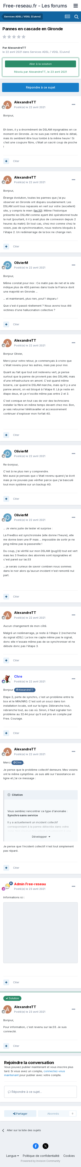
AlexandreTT (17, 47)
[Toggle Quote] (9, 794)
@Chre (17, 762)
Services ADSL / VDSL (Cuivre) (50, 51)
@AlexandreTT (24, 689)
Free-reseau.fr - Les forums (35, 6)
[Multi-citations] (6, 161)
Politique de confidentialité (41, 1155)
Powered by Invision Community (40, 1160)
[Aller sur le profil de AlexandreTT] (7, 105)
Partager (21, 1113)
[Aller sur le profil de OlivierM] (7, 265)
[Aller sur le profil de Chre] (7, 679)
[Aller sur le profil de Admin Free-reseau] (7, 886)
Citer (16, 161)
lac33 (38, 210)
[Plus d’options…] (73, 104)
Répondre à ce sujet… (26, 1091)
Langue (11, 1155)
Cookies (69, 1155)
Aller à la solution (40, 63)
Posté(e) (29, 107)
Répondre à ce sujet (40, 87)
